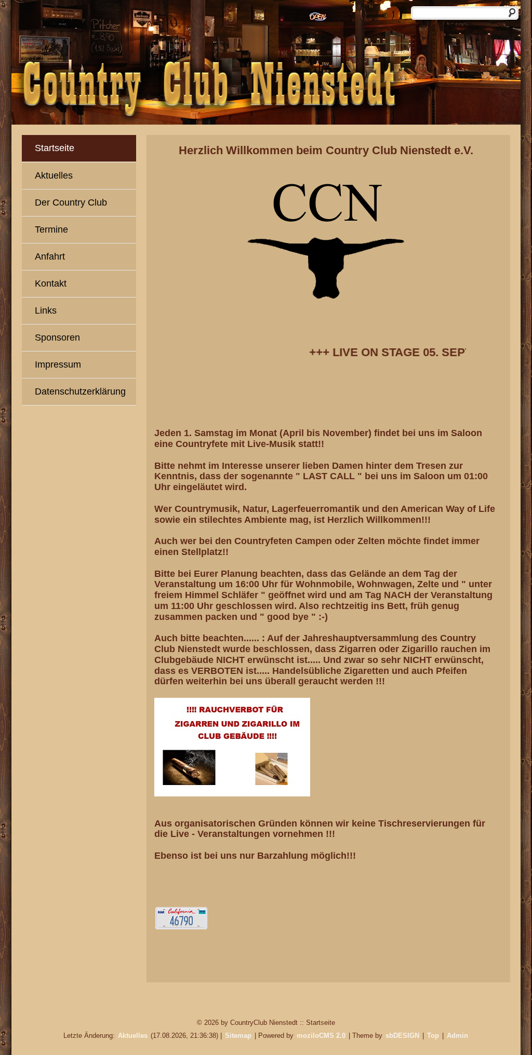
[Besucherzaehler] (181, 926)
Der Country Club (71, 202)
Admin (457, 1035)
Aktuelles (54, 175)
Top (433, 1035)
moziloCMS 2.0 (321, 1035)
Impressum (58, 364)
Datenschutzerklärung (80, 391)
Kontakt (50, 283)
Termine (51, 229)
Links (46, 310)
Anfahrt (50, 256)
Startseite (54, 148)
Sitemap (238, 1035)
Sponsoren (57, 337)
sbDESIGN (402, 1035)
